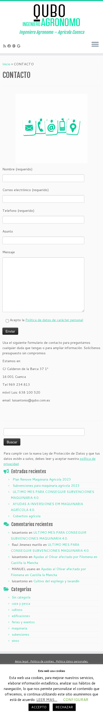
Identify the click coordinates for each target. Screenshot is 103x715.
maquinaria (19, 628)
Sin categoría (21, 597)
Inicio (6, 64)
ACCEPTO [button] (38, 707)
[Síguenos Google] (19, 46)
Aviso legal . (22, 661)
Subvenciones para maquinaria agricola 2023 (46, 485)
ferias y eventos (23, 622)
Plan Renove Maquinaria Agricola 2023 (42, 479)
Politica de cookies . (43, 661)
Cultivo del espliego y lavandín (56, 581)
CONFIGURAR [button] (75, 699)
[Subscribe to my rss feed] (5, 46)
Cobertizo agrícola (26, 516)
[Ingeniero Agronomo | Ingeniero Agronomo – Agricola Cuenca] (51, 15)
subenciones (20, 634)
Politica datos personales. (72, 661)
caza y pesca (21, 603)
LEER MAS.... (46, 699)
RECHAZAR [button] (64, 707)
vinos (15, 641)
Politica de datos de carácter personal (54, 320)
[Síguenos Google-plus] (14, 46)
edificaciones (21, 616)
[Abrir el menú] (95, 44)
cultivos (17, 610)
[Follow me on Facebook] (9, 46)
